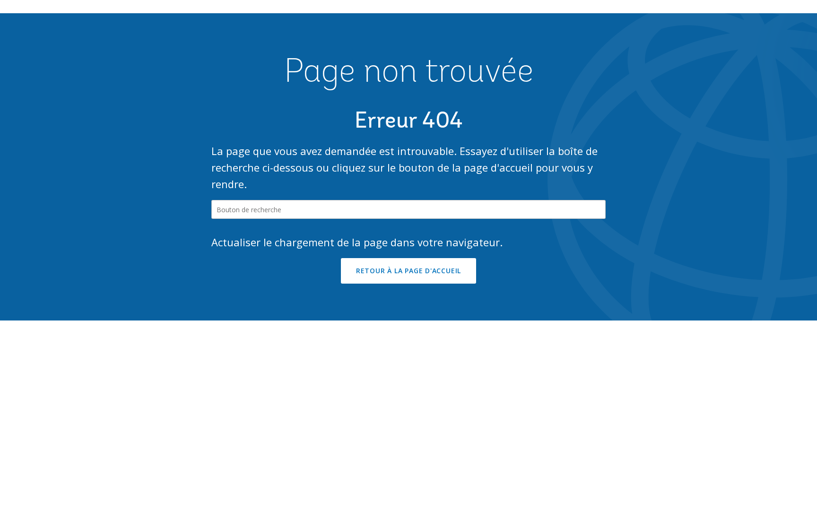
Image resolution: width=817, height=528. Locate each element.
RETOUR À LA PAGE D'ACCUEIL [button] (408, 270)
